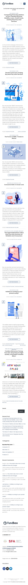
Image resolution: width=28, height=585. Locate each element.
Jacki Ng (19, 239)
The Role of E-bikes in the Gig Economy (12, 432)
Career (21, 579)
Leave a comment (22, 131)
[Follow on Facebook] (4, 568)
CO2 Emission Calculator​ (13, 579)
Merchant (9, 183)
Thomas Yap (19, 359)
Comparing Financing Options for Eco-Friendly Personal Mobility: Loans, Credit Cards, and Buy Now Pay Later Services (14, 18)
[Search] (21, 4)
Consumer (15, 231)
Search (4, 408)
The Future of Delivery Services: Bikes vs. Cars (14, 424)
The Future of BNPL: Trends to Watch (14, 137)
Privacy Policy (14, 579)
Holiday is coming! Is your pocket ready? (14, 292)
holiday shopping (8, 345)
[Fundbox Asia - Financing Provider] (8, 3)
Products (4, 454)
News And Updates (9, 348)
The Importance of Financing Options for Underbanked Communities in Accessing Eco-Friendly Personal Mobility (12, 427)
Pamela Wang (19, 141)
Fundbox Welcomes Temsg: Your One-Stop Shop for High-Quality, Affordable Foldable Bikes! (14, 353)
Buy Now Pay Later (14, 13)
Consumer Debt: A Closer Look (14, 185)
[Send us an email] (7, 568)
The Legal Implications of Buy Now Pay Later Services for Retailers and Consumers (14, 234)
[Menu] (24, 4)
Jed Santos (19, 24)
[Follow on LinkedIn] (10, 568)
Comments (23, 345)
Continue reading (14, 63)
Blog (5, 579)
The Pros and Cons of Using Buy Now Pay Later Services (14, 73)
